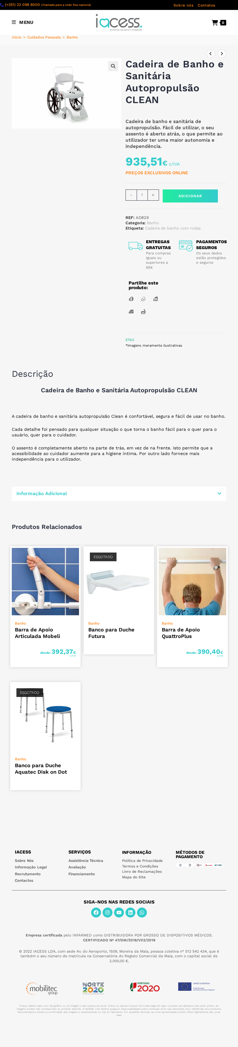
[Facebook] (96, 912)
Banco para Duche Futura (111, 632)
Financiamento (81, 874)
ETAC (130, 340)
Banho (72, 37)
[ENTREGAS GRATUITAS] (136, 246)
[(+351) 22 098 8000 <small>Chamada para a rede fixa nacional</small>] (2, 5)
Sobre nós (183, 5)
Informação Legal (30, 867)
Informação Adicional (41, 493)
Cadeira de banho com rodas (173, 228)
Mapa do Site (134, 877)
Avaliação (77, 867)
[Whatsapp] (142, 912)
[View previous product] (210, 53)
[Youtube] (119, 912)
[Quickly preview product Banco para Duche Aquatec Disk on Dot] (77, 693)
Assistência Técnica (85, 860)
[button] (113, 66)
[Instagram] (107, 912)
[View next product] (222, 53)
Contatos (206, 5)
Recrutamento (28, 874)
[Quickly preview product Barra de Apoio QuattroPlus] (224, 557)
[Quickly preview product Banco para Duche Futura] (151, 557)
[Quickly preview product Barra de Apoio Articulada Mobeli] (77, 557)
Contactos (24, 880)
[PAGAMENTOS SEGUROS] (186, 246)
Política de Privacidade (142, 860)
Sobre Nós (24, 860)
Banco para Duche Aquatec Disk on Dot (41, 768)
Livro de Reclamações (142, 871)
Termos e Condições (140, 866)
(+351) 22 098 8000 (48, 4)
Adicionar (190, 196)
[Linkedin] (130, 912)
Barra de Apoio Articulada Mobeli (37, 632)
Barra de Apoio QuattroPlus (181, 632)
